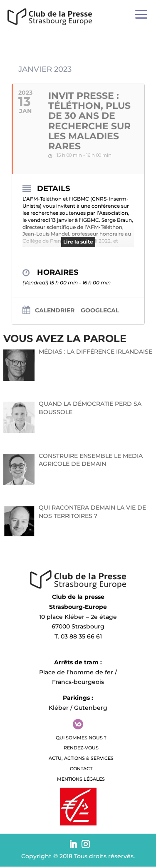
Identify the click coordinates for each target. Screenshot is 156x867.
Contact (81, 769)
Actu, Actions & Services (81, 758)
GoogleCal (100, 310)
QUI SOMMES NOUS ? (81, 738)
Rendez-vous (81, 748)
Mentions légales (81, 779)
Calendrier (54, 310)
